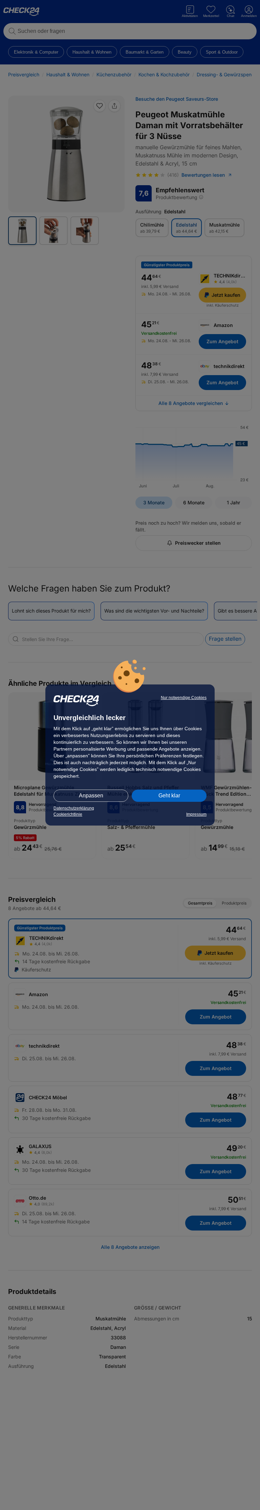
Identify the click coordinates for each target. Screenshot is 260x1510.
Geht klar (169, 795)
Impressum (196, 814)
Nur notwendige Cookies (184, 697)
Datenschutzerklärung (73, 808)
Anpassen (91, 795)
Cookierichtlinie (67, 814)
